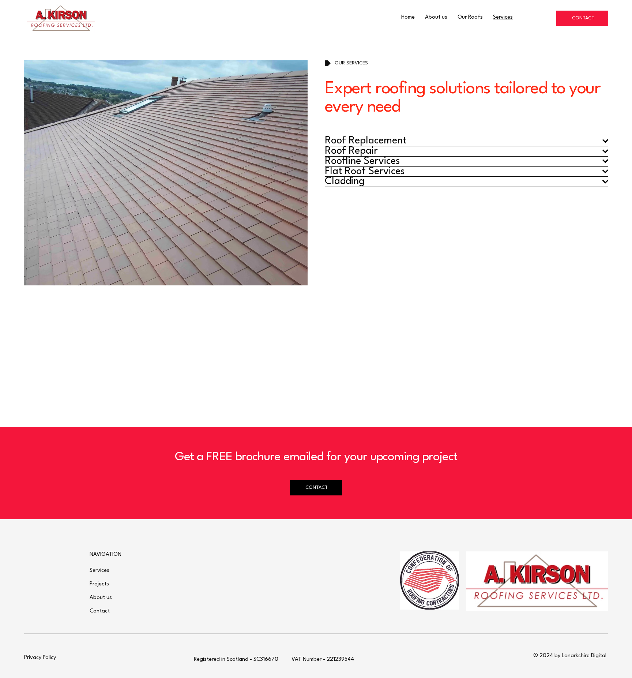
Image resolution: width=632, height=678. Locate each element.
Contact (100, 611)
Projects (99, 584)
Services (99, 570)
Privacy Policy (40, 657)
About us (101, 597)
